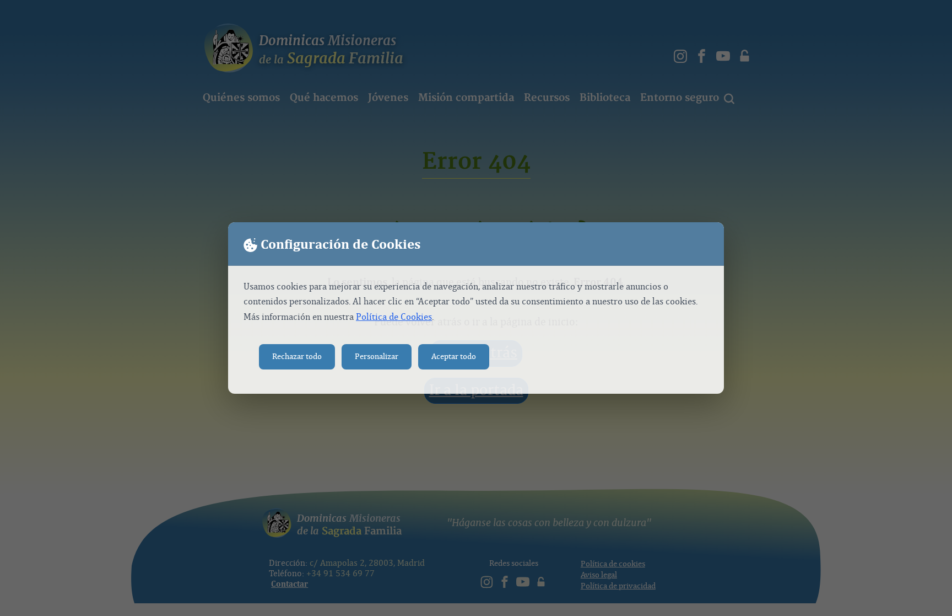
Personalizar (376, 356)
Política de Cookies (394, 317)
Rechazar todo (297, 356)
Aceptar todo (453, 356)
